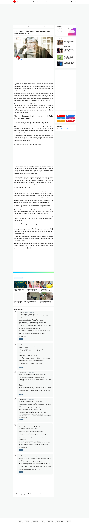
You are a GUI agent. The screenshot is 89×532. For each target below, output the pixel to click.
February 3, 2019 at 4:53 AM (29, 312)
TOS (42, 521)
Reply (21, 338)
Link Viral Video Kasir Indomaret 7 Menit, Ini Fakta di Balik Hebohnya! (46, 291)
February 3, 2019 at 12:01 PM (30, 344)
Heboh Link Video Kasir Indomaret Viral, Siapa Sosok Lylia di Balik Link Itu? (33, 291)
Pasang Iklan (50, 521)
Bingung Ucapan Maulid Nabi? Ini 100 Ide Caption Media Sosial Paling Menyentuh (19, 291)
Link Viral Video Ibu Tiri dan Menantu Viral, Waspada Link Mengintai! (20, 303)
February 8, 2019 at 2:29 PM (29, 455)
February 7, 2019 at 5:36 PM (29, 399)
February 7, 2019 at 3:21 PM (29, 372)
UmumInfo (44, 528)
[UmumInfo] (14, 1)
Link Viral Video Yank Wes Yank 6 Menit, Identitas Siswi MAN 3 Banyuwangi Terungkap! (46, 303)
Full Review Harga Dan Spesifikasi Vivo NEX (69, 63)
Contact (27, 521)
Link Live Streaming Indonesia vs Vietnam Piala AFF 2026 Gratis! (33, 303)
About (20, 521)
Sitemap (69, 521)
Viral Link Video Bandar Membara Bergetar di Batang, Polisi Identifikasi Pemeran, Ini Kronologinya (69, 44)
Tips (18, 40)
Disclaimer (35, 521)
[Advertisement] (44, 14)
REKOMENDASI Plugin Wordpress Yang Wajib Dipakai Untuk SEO (69, 57)
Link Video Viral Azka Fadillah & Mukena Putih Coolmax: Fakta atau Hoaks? (69, 51)
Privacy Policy (60, 521)
